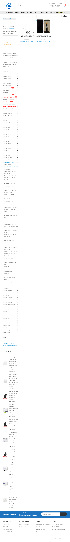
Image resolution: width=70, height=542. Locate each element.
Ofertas (23, 12)
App (54, 12)
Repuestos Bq (6, 129)
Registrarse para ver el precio (26, 41)
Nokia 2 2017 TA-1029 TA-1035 (43, 35)
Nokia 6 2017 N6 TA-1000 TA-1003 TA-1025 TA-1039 (10, 221)
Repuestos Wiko (6, 318)
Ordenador (5, 111)
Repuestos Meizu (6, 155)
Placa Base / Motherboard (8, 115)
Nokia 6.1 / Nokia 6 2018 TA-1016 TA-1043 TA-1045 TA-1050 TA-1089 (11, 226)
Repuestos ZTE (6, 323)
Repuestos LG (6, 150)
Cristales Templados (7, 83)
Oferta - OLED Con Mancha (8, 99)
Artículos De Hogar (7, 81)
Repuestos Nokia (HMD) (8, 162)
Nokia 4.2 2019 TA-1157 (9, 194)
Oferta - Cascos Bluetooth (8, 97)
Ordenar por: (22, 16)
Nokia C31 (6, 269)
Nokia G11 (6, 273)
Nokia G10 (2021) (8, 271)
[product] (26, 26)
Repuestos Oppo (6, 295)
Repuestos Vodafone (7, 316)
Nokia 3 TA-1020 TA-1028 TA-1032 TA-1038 (10, 172)
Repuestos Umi (6, 311)
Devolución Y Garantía (23, 526)
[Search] (42, 5)
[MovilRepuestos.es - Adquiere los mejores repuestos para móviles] (8, 6)
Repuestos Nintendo (7, 160)
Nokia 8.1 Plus (7, 255)
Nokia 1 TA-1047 (7, 164)
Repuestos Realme (7, 299)
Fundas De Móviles (7, 87)
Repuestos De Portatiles (8, 132)
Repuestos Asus (6, 127)
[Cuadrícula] (63, 16)
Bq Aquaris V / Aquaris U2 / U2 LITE (34, 35)
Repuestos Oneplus (7, 292)
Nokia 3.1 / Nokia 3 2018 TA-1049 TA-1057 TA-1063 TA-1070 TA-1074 (11, 177)
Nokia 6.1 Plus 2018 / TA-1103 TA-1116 (10, 231)
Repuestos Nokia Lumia (8, 290)
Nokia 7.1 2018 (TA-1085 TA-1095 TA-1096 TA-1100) (10, 239)
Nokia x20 (6, 288)
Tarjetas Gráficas (6, 332)
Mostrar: (55, 16)
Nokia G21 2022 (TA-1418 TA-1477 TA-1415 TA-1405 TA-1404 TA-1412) (11, 284)
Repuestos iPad (6, 141)
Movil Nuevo (5, 92)
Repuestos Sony (6, 306)
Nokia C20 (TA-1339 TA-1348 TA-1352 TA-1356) (10, 259)
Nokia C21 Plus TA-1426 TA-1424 (10, 263)
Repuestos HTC (6, 136)
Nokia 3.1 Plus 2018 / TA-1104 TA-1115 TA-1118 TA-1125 (10, 182)
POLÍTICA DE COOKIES (7, 529)
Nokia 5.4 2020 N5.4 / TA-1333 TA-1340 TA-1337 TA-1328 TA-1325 (10, 215)
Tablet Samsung (6, 330)
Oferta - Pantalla (6, 101)
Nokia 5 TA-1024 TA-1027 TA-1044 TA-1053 (10, 197)
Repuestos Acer (6, 120)
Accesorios (5, 74)
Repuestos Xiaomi (6, 320)
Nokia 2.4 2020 (7, 169)
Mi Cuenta (42, 12)
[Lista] (66, 16)
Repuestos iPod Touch (7, 146)
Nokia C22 (6, 266)
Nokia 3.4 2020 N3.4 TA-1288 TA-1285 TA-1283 (10, 191)
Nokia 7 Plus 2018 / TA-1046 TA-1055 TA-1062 (11, 235)
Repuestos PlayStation (7, 297)
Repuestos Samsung (7, 302)
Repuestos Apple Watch (8, 125)
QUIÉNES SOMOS (6, 524)
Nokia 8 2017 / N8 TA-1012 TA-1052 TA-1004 (10, 248)
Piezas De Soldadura (7, 113)
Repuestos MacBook (7, 153)
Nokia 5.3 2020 (7, 211)
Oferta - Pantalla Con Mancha (9, 104)
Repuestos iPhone (7, 143)
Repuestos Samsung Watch (9, 304)
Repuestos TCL (6, 309)
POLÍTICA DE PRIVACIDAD (8, 531)
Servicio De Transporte (24, 524)
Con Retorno (6, 18)
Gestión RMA (49, 12)
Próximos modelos (7, 118)
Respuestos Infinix (7, 325)
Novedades (10, 12)
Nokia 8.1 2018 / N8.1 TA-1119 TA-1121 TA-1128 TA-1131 (10, 252)
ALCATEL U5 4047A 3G (23, 35)
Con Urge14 (13, 18)
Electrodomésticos (7, 85)
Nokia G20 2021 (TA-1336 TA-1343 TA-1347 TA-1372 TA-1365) (10, 277)
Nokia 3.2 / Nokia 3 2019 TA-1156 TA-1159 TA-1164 (10, 187)
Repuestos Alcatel (6, 122)
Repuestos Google (7, 134)
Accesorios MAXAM (7, 76)
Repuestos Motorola (7, 157)
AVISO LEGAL (5, 526)
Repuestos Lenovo (7, 148)
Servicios (4, 327)
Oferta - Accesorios (7, 94)
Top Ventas (29, 12)
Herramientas (6, 90)
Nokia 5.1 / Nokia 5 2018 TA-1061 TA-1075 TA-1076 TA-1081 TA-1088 (11, 203)
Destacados (17, 12)
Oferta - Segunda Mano (8, 106)
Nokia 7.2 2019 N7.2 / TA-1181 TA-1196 (10, 244)
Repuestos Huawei (7, 139)
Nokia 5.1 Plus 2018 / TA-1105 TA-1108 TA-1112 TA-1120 (10, 208)
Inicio (5, 12)
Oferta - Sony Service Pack (8, 108)
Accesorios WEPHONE (7, 78)
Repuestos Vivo (6, 313)
